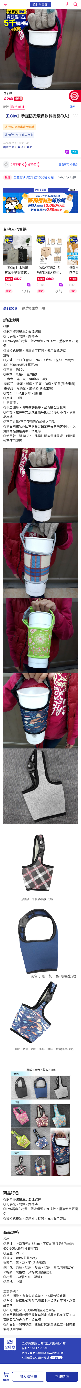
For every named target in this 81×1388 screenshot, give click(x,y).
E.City (12, 116)
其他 (29, 147)
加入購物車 (28, 1377)
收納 (20, 147)
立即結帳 (62, 1377)
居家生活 (8, 147)
